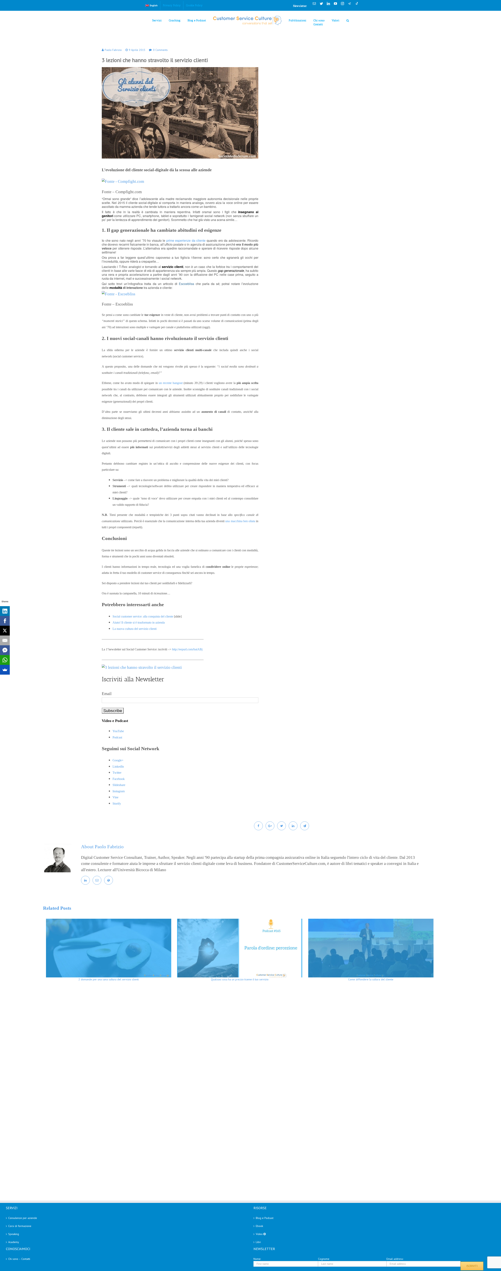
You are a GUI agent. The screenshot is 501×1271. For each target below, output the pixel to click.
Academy (13, 1242)
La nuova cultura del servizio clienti (135, 628)
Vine (115, 797)
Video (259, 1234)
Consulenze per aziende (22, 1218)
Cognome (323, 1259)
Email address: (395, 1259)
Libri (258, 1242)
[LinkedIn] (5, 611)
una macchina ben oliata (240, 521)
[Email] (5, 640)
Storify (117, 803)
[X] (5, 631)
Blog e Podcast (264, 1218)
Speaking (13, 1234)
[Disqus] (260, 1041)
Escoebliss (186, 283)
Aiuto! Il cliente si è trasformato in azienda (139, 622)
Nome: (257, 1259)
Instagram (119, 791)
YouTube (118, 731)
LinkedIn (118, 766)
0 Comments (160, 50)
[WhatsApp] (5, 660)
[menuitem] (151, 5)
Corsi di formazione (19, 1226)
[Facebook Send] (5, 650)
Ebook (259, 1226)
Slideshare (119, 785)
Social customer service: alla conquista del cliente (143, 616)
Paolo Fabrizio (113, 50)
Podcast (117, 737)
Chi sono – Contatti (19, 1259)
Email (107, 693)
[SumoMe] (5, 670)
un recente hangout (171, 383)
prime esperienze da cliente (186, 240)
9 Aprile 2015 (137, 50)
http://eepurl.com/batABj (187, 649)
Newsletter (300, 6)
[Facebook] (5, 621)
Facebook (119, 779)
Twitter (117, 772)
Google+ (118, 760)
